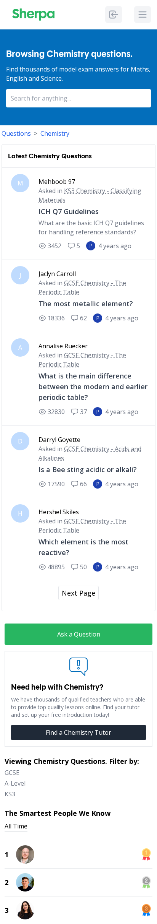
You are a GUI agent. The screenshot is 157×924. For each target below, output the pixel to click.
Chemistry (54, 133)
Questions (16, 133)
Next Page (78, 593)
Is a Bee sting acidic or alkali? (87, 469)
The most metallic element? (85, 303)
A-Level (15, 783)
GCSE (12, 772)
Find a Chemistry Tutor (78, 732)
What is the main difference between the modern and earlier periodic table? (92, 386)
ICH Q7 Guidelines (68, 211)
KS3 (10, 794)
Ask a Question (78, 634)
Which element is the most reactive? (83, 547)
